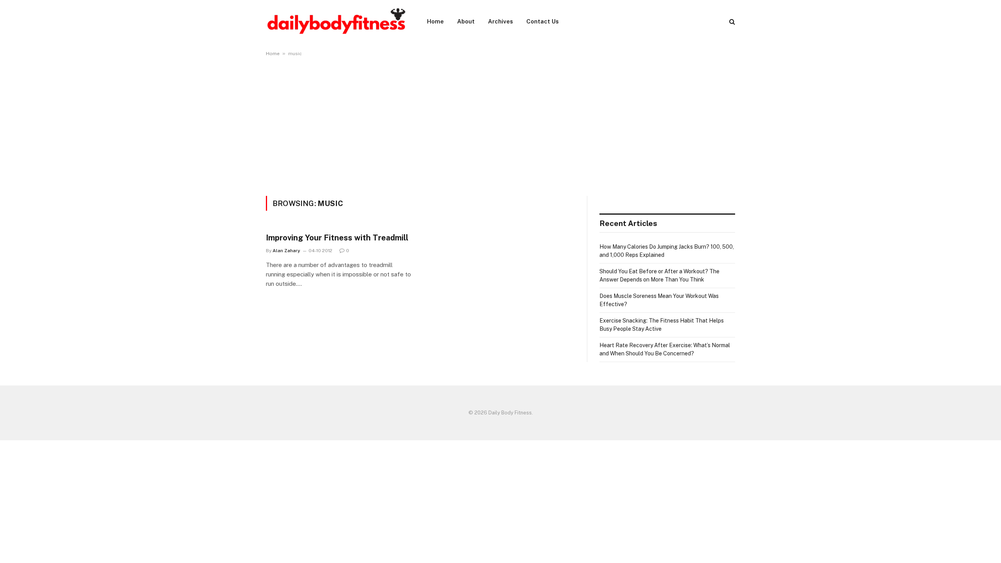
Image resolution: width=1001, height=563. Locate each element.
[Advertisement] (500, 124)
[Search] (731, 21)
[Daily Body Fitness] (336, 21)
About (466, 21)
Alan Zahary (286, 250)
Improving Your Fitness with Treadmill (337, 237)
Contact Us (542, 21)
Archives (500, 21)
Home (435, 21)
